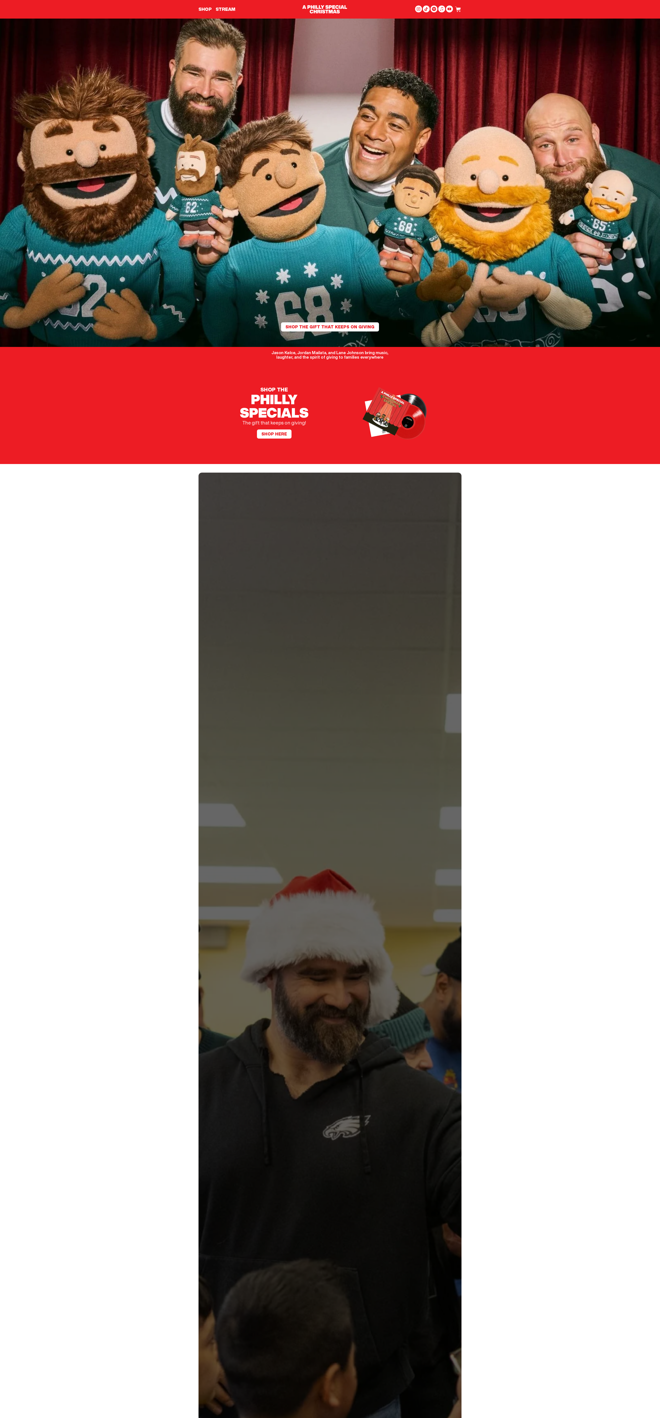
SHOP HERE (274, 434)
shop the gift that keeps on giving (330, 327)
